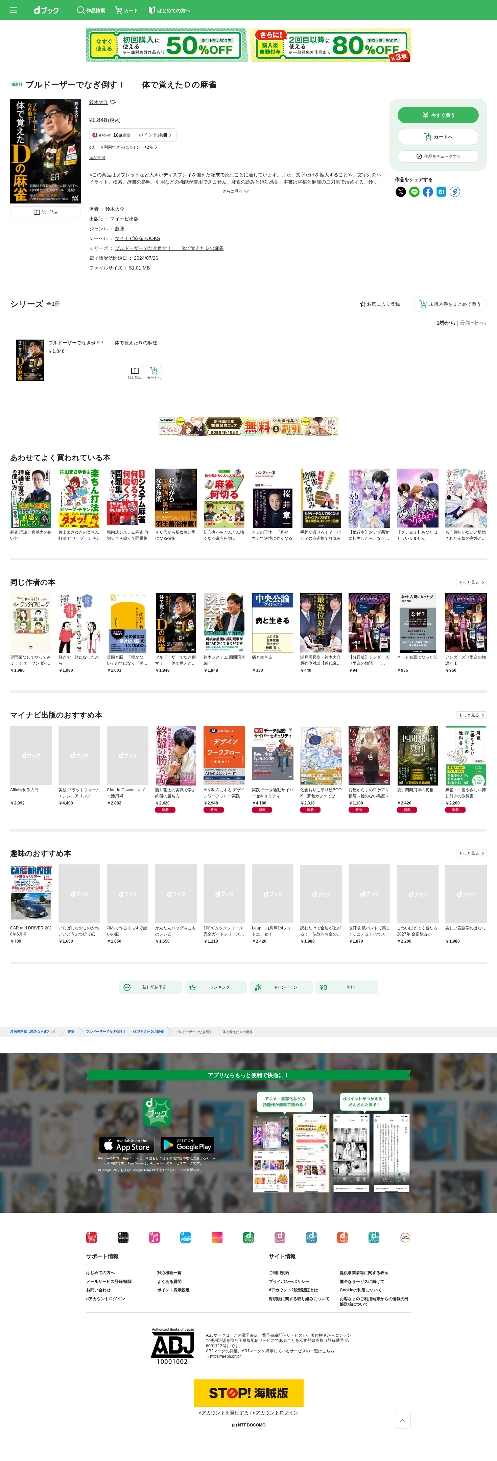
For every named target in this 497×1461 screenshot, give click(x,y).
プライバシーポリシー (289, 1281)
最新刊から (473, 323)
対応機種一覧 (169, 1272)
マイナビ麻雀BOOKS (137, 238)
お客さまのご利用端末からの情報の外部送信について (374, 1301)
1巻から (446, 323)
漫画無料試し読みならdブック (33, 1031)
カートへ (443, 136)
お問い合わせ (98, 1290)
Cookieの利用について (361, 1290)
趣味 (119, 228)
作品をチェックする (442, 156)
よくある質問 (169, 1281)
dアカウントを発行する (224, 1412)
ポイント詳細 (153, 134)
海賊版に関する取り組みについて (299, 1298)
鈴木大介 (98, 102)
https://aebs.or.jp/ (225, 1356)
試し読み (50, 212)
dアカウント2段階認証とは (293, 1290)
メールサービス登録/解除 (109, 1281)
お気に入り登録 (383, 304)
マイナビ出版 (124, 218)
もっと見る (469, 582)
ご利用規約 (279, 1272)
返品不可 (97, 157)
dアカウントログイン (105, 1298)
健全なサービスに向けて (362, 1281)
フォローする (113, 102)
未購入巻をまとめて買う (455, 304)
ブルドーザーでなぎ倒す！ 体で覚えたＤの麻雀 (102, 342)
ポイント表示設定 (173, 1290)
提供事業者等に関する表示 (364, 1272)
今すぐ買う (443, 115)
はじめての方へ (100, 1272)
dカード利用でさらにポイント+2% (121, 147)
